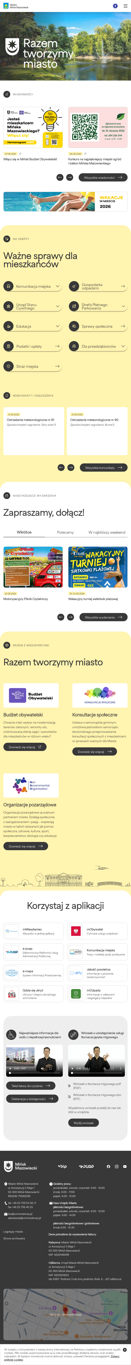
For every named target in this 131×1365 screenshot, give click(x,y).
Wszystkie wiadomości (99, 177)
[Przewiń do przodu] (69, 177)
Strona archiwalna (14, 1238)
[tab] (24, 533)
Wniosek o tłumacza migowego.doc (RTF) (97, 1097)
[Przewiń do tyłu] (59, 177)
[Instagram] (116, 1166)
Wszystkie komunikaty (100, 467)
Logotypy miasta (13, 1231)
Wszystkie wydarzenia (100, 617)
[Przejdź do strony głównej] (20, 1166)
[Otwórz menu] (125, 6)
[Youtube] (125, 1166)
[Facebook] (108, 1166)
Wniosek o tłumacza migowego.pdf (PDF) (97, 1086)
